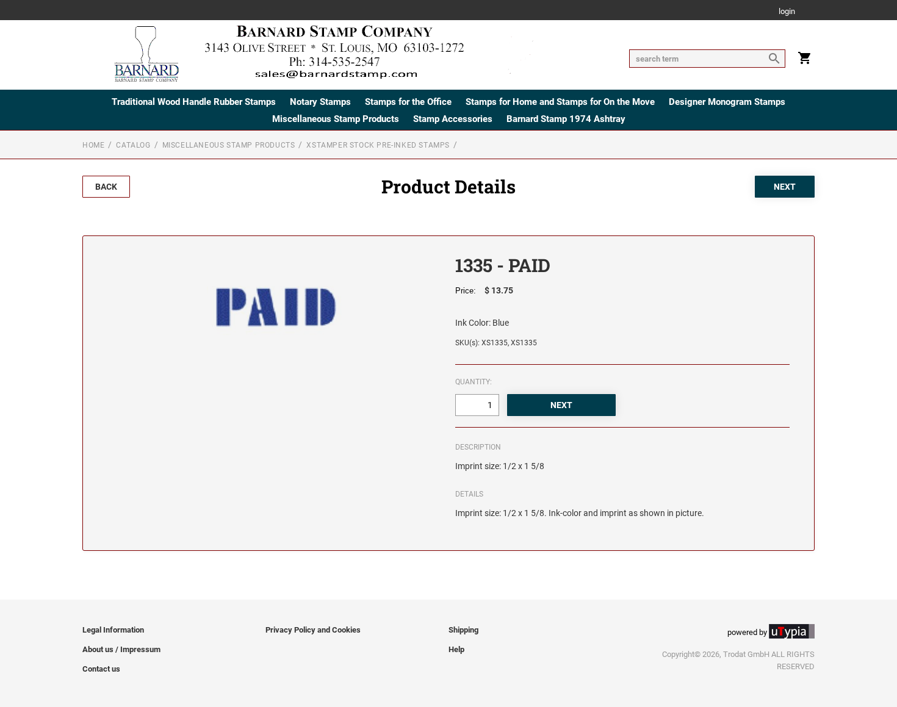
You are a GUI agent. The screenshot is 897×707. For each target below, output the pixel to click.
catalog (133, 145)
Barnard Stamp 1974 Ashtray (565, 118)
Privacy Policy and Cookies (313, 629)
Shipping (463, 629)
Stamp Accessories (452, 118)
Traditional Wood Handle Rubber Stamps (194, 101)
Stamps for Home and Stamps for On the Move (560, 101)
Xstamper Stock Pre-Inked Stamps (378, 145)
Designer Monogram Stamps (727, 101)
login (787, 12)
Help (456, 649)
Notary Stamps (320, 101)
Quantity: (473, 382)
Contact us (101, 668)
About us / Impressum (121, 649)
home (93, 145)
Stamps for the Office (408, 101)
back (106, 187)
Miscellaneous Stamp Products (335, 118)
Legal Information (113, 629)
